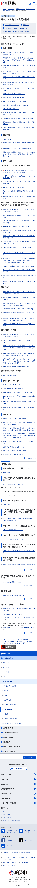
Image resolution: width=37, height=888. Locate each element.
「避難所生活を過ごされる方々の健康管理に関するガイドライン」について (19, 113)
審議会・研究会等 (8, 737)
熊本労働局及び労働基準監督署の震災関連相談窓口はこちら (19, 565)
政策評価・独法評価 (9, 751)
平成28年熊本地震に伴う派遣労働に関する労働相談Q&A (18, 266)
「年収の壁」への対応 (9, 686)
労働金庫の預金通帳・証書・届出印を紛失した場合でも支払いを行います (19, 254)
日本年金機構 (6, 505)
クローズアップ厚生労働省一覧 (11, 820)
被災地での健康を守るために (11, 109)
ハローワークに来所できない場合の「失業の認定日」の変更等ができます (19, 182)
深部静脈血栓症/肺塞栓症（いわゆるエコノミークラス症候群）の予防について (18, 83)
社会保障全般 (7, 700)
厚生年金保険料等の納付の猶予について (14, 388)
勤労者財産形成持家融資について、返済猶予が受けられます (19, 248)
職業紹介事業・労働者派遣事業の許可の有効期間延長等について (19, 313)
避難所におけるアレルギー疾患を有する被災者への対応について (19, 78)
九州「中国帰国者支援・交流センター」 (14, 484)
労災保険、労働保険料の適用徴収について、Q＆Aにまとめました (19, 325)
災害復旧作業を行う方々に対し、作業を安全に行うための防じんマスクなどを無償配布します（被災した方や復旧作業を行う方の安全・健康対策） (19, 361)
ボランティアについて (9, 139)
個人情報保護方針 (26, 853)
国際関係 (5, 690)
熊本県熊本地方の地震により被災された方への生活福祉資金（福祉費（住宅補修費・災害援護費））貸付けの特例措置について (19, 154)
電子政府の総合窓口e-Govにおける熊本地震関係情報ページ (19, 619)
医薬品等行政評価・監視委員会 (12, 723)
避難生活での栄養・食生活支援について (14, 94)
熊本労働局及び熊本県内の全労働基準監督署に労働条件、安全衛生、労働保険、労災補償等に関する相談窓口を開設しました (19, 347)
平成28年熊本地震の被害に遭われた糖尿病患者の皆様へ (18, 118)
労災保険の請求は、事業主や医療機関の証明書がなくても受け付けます (19, 231)
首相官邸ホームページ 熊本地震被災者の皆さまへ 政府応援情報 (19, 609)
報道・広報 (5, 779)
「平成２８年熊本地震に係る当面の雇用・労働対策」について (19, 341)
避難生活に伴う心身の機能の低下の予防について (16, 105)
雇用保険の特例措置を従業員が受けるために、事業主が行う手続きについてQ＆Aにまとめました (19, 319)
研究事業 (5, 695)
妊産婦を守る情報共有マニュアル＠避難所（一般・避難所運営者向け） (19, 128)
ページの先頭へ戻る (31, 458)
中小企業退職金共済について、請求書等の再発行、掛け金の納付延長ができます (19, 242)
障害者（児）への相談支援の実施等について (15, 450)
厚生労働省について (7, 789)
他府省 (4, 811)
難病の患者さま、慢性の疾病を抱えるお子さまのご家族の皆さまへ (19, 123)
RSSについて (24, 862)
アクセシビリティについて (28, 857)
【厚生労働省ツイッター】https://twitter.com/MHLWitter (18, 627)
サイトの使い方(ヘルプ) (9, 862)
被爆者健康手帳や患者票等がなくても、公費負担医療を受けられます (19, 66)
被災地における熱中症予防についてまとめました (16, 101)
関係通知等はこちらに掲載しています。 (14, 595)
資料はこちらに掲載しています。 (12, 582)
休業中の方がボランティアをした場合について (16, 187)
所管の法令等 (5, 798)
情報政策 (5, 714)
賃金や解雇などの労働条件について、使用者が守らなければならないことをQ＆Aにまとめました (19, 304)
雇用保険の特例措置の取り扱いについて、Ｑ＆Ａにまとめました (19, 197)
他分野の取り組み (8, 681)
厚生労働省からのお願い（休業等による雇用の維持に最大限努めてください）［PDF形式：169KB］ (19, 171)
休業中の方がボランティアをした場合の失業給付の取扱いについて (19, 271)
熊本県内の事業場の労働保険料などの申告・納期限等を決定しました (19, 408)
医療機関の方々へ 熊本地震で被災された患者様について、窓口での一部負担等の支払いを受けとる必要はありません (19, 60)
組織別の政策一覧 (8, 728)
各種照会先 (26, 25)
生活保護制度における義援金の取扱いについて (16, 454)
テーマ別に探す (6, 774)
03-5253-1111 (19, 881)
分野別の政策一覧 (8, 658)
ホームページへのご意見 (10, 865)
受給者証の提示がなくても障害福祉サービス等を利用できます (19, 442)
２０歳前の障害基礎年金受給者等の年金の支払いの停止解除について (19, 397)
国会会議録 (6, 742)
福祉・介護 (6, 667)
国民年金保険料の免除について (11, 385)
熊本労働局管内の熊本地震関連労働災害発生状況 (16, 366)
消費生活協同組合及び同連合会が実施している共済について (19, 143)
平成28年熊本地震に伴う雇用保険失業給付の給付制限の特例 (19, 192)
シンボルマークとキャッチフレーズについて (10, 858)
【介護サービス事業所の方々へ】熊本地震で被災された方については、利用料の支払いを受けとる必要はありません (19, 429)
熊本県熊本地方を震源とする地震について (17, 28)
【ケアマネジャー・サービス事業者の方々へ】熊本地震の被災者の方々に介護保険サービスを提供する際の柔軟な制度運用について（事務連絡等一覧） (19, 435)
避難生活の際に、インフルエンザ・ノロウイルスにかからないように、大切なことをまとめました (19, 72)
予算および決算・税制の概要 (11, 746)
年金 (4, 676)
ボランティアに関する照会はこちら (13, 530)
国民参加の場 (18, 768)
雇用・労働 (6, 672)
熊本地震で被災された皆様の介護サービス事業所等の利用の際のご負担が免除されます (19, 423)
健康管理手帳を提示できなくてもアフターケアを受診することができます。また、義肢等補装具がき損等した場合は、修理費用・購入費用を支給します (19, 260)
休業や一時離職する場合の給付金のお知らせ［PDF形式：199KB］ (19, 177)
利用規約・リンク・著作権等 (10, 853)
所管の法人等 (6, 814)
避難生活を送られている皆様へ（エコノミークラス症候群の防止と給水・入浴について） (19, 89)
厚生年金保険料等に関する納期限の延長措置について (18, 392)
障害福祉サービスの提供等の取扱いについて (15, 418)
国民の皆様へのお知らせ (12, 25)
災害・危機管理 (7, 709)
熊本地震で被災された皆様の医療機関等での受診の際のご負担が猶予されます (19, 53)
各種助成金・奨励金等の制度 (11, 732)
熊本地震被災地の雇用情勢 (10, 375)
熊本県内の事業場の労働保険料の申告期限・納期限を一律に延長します (19, 402)
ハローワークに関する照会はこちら (13, 539)
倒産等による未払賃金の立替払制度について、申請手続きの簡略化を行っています (19, 237)
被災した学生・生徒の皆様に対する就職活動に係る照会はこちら (19, 552)
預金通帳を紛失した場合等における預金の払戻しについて (19, 148)
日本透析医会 (6, 472)
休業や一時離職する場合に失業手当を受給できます (17, 226)
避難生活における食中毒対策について (13, 97)
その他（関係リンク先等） (22, 31)
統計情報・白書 (6, 793)
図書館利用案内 (7, 817)
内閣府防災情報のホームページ (11, 614)
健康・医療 (6, 662)
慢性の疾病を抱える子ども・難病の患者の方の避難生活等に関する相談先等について (19, 519)
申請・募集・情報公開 (8, 803)
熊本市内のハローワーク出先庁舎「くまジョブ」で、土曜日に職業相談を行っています (19, 210)
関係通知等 (8, 31)
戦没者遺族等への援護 (9, 704)
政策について (5, 784)
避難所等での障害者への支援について (13, 447)
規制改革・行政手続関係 (10, 718)
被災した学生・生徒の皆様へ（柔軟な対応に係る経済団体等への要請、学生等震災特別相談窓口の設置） (19, 354)
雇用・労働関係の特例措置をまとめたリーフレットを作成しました (19, 216)
